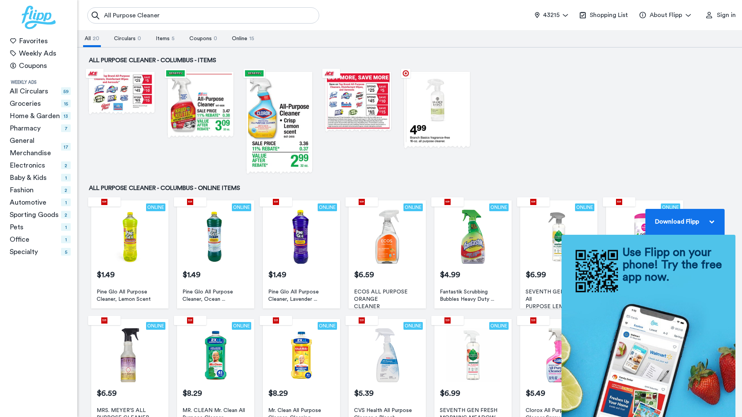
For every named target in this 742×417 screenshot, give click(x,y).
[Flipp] (38, 17)
